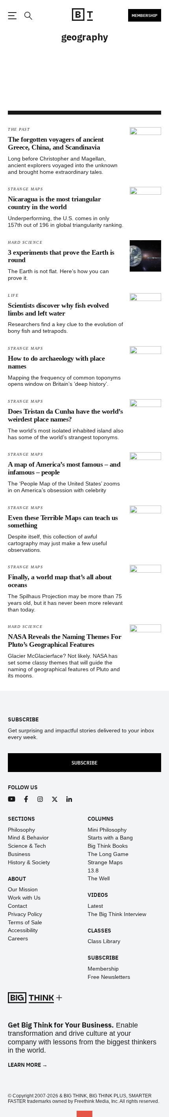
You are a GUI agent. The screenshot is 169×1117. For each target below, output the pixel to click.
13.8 (93, 870)
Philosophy (21, 830)
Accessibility (23, 930)
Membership (145, 15)
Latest (95, 906)
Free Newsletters (109, 977)
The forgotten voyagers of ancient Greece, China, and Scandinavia (56, 143)
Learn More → (28, 1064)
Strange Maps (25, 189)
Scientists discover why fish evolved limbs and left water (58, 309)
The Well (99, 878)
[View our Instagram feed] (40, 799)
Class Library (104, 941)
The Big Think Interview (117, 914)
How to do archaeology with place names (56, 362)
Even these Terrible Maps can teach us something (63, 521)
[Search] (27, 16)
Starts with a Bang (110, 837)
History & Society (29, 862)
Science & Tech (27, 846)
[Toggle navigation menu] (12, 15)
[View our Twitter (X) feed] (55, 799)
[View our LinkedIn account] (69, 799)
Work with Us (24, 897)
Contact (17, 906)
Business (19, 854)
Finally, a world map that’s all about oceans (60, 581)
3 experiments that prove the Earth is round (61, 256)
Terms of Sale (25, 922)
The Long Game (108, 854)
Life (13, 295)
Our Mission (23, 889)
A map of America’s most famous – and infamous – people (64, 468)
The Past (19, 129)
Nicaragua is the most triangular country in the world (54, 203)
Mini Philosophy (107, 830)
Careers (18, 938)
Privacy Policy (25, 914)
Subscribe (84, 762)
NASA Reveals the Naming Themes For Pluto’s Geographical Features (64, 640)
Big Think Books (108, 846)
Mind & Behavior (28, 837)
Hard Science (25, 242)
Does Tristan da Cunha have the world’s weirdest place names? (65, 415)
